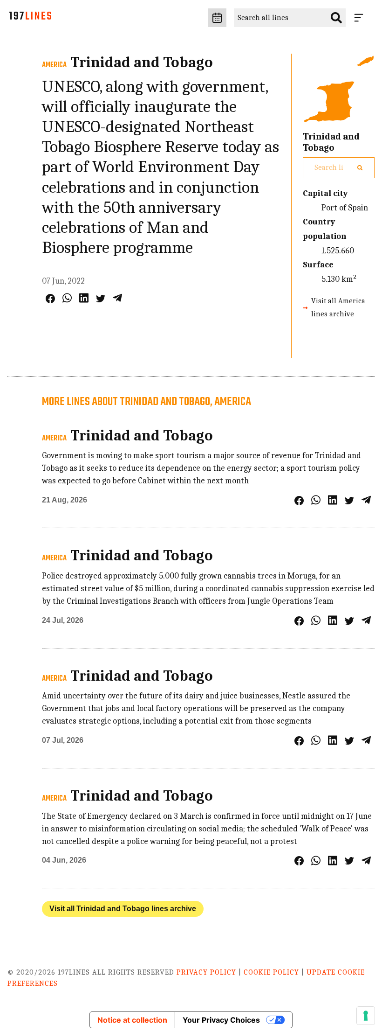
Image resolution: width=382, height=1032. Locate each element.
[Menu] (360, 17)
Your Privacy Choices (221, 1020)
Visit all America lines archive (338, 307)
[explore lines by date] (217, 17)
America (54, 65)
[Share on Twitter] (100, 298)
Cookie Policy (271, 972)
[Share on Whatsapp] (67, 298)
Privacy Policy (206, 972)
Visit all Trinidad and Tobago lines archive (122, 909)
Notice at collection (132, 1020)
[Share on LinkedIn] (84, 298)
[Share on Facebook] (50, 298)
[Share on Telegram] (117, 298)
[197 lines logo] (30, 18)
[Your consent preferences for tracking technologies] (366, 1016)
